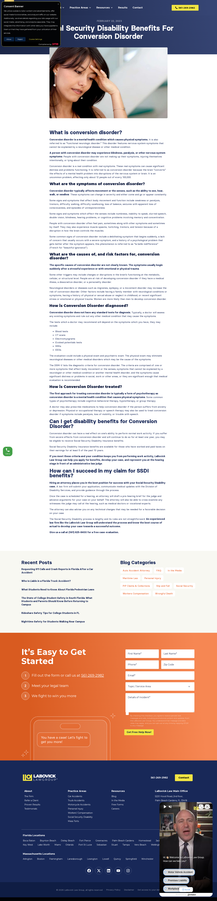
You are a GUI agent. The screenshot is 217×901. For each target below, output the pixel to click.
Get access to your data (149, 889)
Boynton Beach (48, 840)
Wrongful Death (164, 593)
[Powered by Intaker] (191, 895)
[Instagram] (128, 870)
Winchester (147, 859)
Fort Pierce (85, 840)
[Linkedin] (108, 870)
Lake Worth (44, 844)
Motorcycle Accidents (79, 804)
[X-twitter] (98, 870)
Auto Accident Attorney (136, 570)
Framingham (56, 859)
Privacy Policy (113, 889)
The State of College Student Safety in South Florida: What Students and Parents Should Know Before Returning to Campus (56, 601)
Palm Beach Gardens (123, 840)
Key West (28, 844)
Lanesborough (74, 859)
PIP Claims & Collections (136, 585)
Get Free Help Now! (139, 732)
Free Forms (117, 804)
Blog (113, 796)
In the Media (175, 570)
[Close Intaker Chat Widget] (207, 806)
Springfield (131, 859)
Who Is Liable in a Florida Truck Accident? (46, 580)
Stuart (114, 844)
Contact (138, 7)
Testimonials (30, 808)
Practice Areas (79, 7)
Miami (57, 844)
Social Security (184, 585)
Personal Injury (152, 578)
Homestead (145, 840)
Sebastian (102, 844)
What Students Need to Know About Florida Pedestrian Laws (57, 589)
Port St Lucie (85, 844)
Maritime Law (130, 578)
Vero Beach (140, 844)
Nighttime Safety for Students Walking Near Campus (53, 621)
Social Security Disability (80, 817)
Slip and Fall (163, 585)
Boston (41, 859)
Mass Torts (73, 821)
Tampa (126, 844)
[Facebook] (89, 870)
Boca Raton (29, 840)
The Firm (29, 796)
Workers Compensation (136, 593)
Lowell (105, 859)
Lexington (92, 859)
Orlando (70, 844)
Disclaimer (129, 889)
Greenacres (101, 840)
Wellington (156, 844)
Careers (115, 808)
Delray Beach (68, 840)
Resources (103, 7)
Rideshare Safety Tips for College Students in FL (50, 612)
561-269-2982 (92, 675)
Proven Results (32, 804)
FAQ (158, 570)
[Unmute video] (164, 806)
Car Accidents (75, 796)
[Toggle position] (201, 806)
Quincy (117, 859)
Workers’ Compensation (80, 813)
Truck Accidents (76, 800)
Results (122, 7)
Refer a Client (31, 800)
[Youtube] (118, 870)
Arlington (27, 859)
